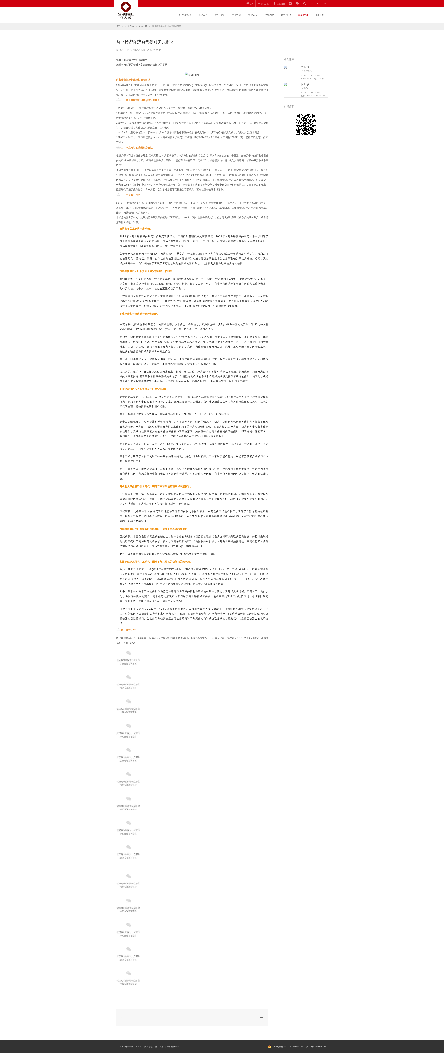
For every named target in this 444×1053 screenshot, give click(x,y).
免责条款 (148, 1046)
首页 (118, 26)
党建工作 (203, 14)
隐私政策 (159, 1046)
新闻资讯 (286, 14)
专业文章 (143, 26)
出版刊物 (303, 14)
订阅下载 (319, 14)
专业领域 (219, 14)
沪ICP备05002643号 (316, 1046)
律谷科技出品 (173, 1046)
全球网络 (269, 14)
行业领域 (236, 14)
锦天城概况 (185, 14)
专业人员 (253, 14)
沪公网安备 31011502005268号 (288, 1046)
